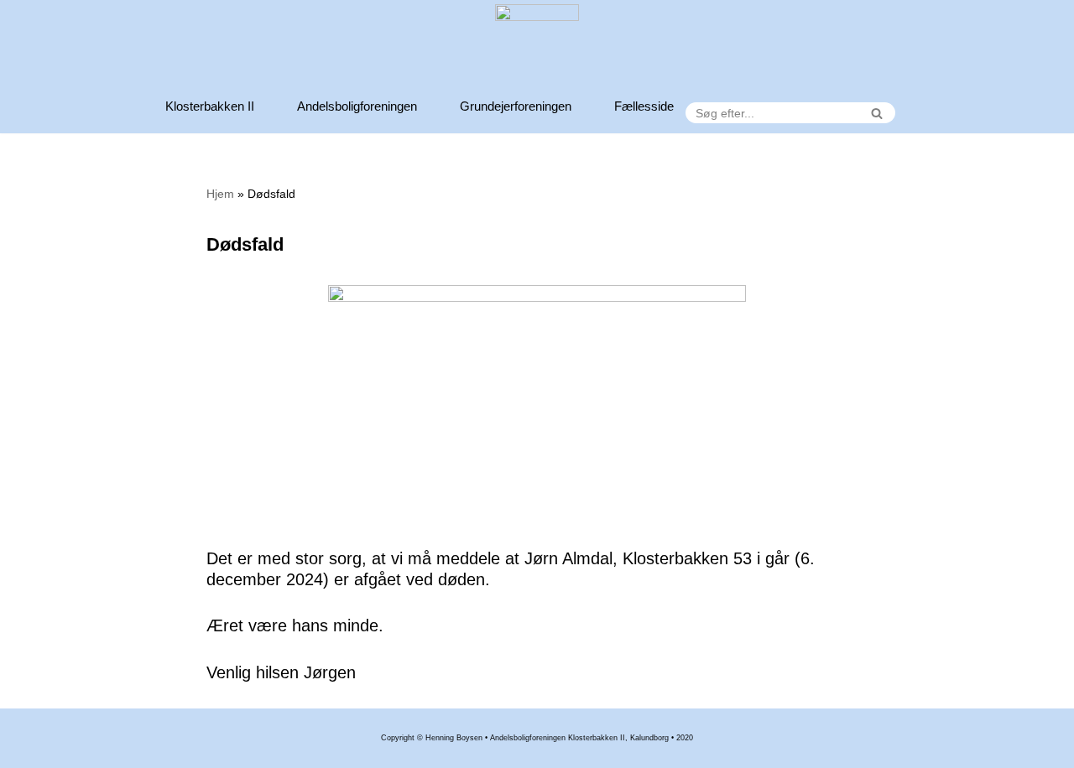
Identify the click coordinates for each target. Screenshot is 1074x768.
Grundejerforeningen (515, 106)
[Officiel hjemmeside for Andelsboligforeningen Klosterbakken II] (537, 46)
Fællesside (644, 106)
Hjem (220, 193)
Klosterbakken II (209, 106)
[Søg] (876, 112)
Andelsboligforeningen (357, 106)
